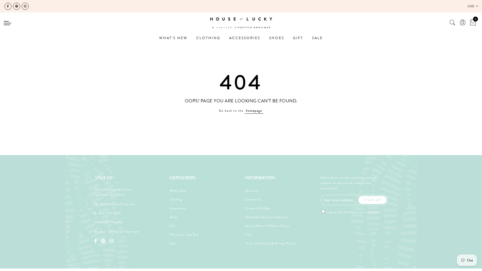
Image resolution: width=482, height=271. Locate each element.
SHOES (276, 37)
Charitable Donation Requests (266, 217)
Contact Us (253, 199)
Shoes (174, 217)
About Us (252, 190)
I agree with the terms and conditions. (353, 212)
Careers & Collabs (257, 208)
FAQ (248, 234)
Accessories (178, 208)
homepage (254, 110)
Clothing (176, 199)
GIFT (298, 37)
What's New (178, 190)
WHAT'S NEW (173, 37)
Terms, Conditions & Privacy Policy (270, 243)
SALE (317, 37)
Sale (172, 243)
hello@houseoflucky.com (117, 204)
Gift (173, 226)
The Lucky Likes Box (184, 234)
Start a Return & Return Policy (267, 226)
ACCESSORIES (244, 37)
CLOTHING (208, 37)
